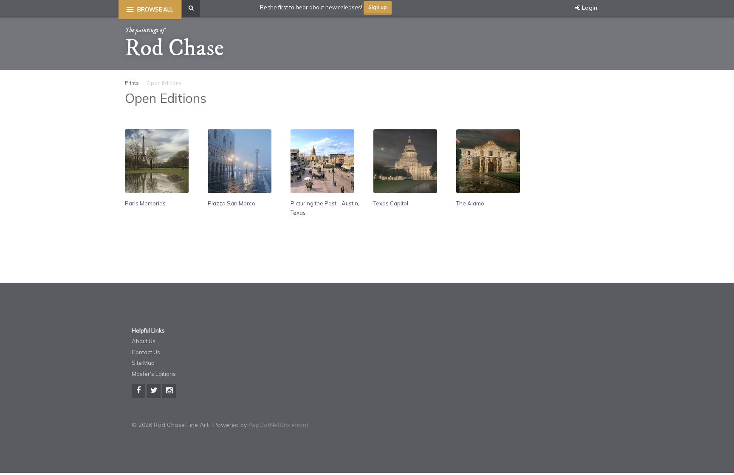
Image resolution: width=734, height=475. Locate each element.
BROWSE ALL (155, 9)
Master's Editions (154, 373)
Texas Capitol (390, 203)
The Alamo (470, 203)
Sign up (377, 7)
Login (588, 7)
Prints (132, 83)
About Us (143, 341)
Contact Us (146, 352)
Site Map (143, 362)
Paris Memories (145, 203)
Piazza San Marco (231, 203)
